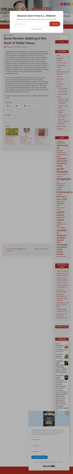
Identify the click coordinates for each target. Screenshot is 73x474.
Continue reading (36, 29)
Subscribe (55, 24)
